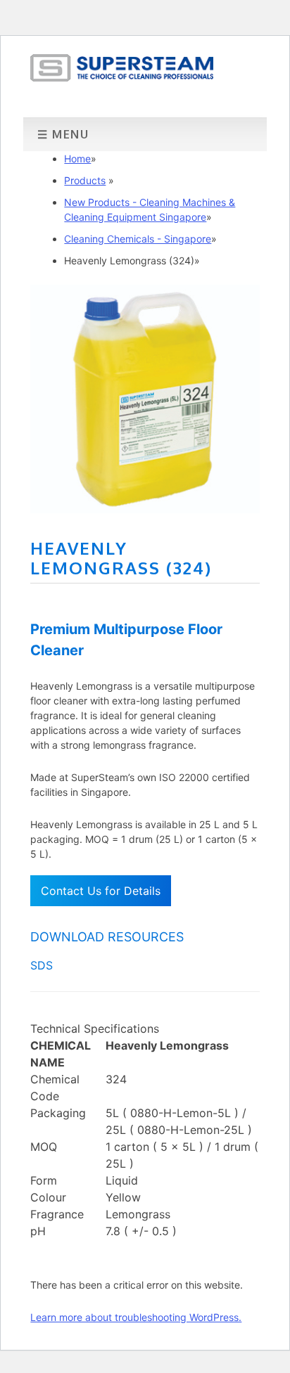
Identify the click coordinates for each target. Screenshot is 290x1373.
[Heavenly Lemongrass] (144, 509)
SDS (41, 965)
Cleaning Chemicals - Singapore (137, 239)
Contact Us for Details (100, 891)
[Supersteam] (121, 77)
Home (77, 159)
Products (85, 180)
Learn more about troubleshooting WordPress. (135, 1317)
